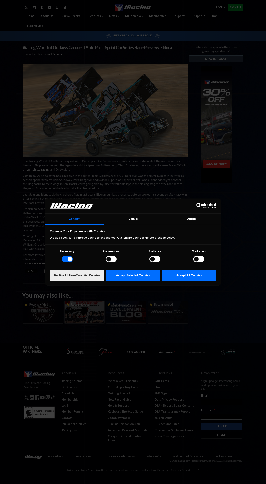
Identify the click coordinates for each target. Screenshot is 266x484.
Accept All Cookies (189, 275)
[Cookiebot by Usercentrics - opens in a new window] (199, 206)
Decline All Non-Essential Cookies (77, 275)
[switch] (111, 259)
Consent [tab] (74, 218)
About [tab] (191, 218)
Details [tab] (133, 218)
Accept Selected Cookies (133, 275)
